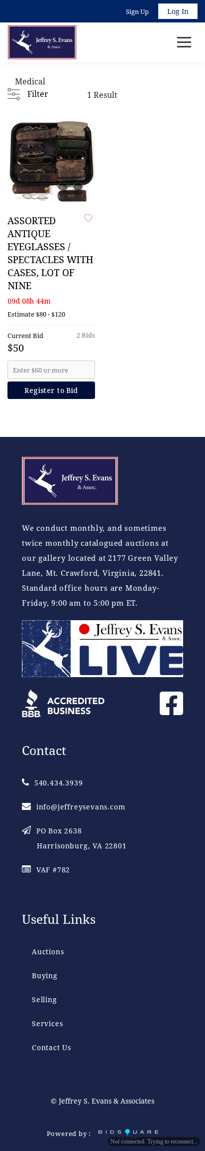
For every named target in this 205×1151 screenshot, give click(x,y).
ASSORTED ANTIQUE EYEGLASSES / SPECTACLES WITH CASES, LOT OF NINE (50, 253)
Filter (37, 93)
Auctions (48, 951)
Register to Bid (51, 390)
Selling (44, 999)
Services (47, 1023)
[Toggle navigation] (184, 42)
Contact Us (51, 1047)
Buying (45, 975)
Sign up (137, 11)
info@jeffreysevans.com (80, 806)
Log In (178, 11)
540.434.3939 (58, 782)
